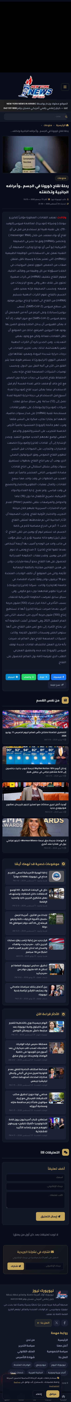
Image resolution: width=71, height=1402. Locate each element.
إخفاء (39, 1394)
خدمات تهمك (16, 1372)
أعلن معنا (62, 1345)
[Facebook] (64, 1323)
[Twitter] (56, 1323)
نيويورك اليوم (58, 1365)
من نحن (30, 1340)
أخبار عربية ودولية (57, 1372)
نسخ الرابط (55, 685)
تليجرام (11, 677)
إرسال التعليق (49, 1216)
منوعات (48, 125)
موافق (52, 1394)
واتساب (27, 677)
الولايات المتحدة (22, 1365)
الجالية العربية (36, 1372)
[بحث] (66, 116)
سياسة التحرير (26, 1345)
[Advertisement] (35, 37)
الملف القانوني (26, 1351)
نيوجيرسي (41, 1365)
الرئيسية (61, 125)
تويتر (42, 677)
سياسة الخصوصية (57, 1351)
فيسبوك (57, 677)
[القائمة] (65, 87)
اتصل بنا (45, 1323)
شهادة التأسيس (25, 1357)
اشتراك (14, 1266)
